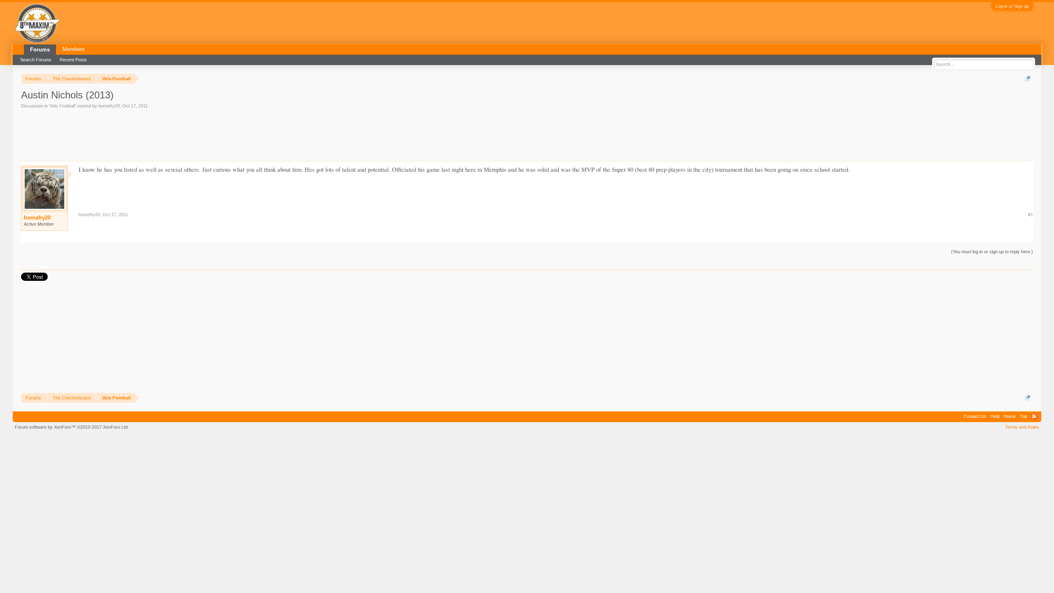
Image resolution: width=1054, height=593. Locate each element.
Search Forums (35, 59)
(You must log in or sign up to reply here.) (992, 251)
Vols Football (62, 105)
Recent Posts (73, 59)
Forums (40, 50)
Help (995, 416)
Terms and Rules (1022, 427)
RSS (1034, 416)
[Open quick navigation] (1028, 78)
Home (1010, 416)
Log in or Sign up (1012, 6)
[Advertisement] (171, 132)
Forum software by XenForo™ (72, 427)
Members (74, 49)
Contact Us (975, 416)
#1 (1030, 214)
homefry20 (109, 105)
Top (1023, 416)
